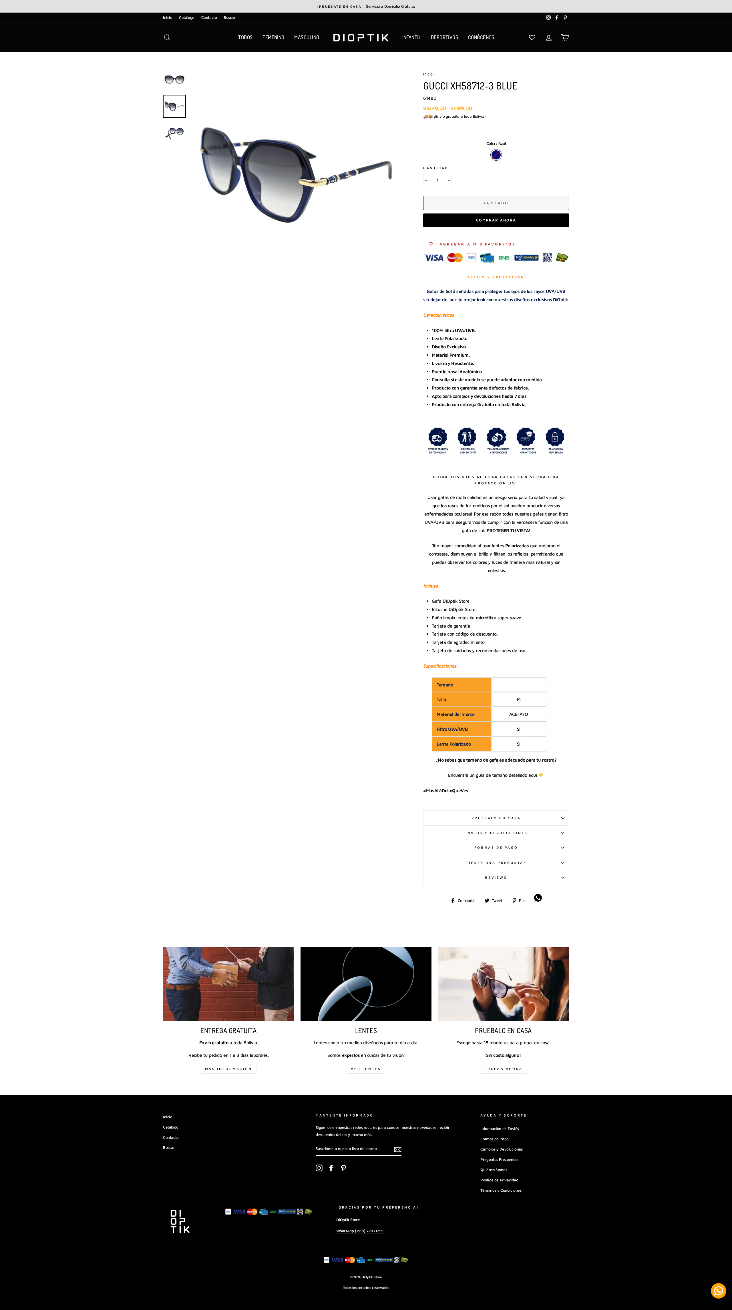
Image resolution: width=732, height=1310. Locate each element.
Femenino (273, 37)
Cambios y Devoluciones (501, 1149)
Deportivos (444, 37)
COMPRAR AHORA (496, 220)
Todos (245, 37)
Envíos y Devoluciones (496, 833)
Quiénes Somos (493, 1169)
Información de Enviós (499, 1128)
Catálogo (186, 17)
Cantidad (435, 168)
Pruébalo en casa (496, 818)
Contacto (209, 17)
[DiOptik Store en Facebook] (331, 1168)
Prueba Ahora (503, 1069)
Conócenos (481, 37)
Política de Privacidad (499, 1180)
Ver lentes (366, 1069)
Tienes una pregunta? (496, 862)
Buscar (229, 17)
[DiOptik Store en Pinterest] (343, 1168)
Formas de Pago (496, 847)
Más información (228, 1069)
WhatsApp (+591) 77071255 (359, 1231)
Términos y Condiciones (500, 1190)
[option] (366, 6)
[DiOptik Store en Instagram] (319, 1168)
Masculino (306, 37)
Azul (496, 155)
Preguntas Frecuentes (499, 1159)
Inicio (167, 17)
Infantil (411, 37)
